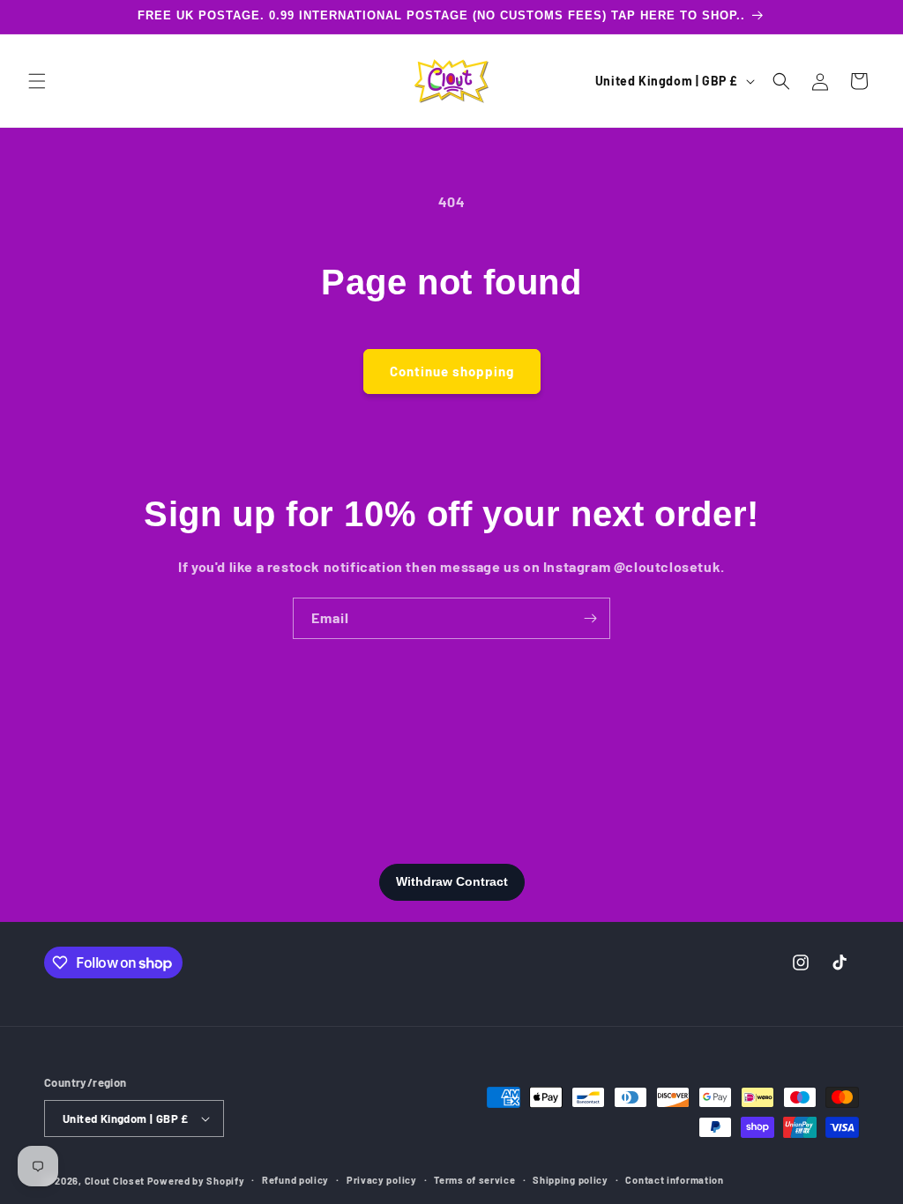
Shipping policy (570, 1179)
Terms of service (474, 1179)
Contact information (674, 1179)
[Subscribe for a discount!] (590, 618)
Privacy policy (382, 1179)
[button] (37, 81)
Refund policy (295, 1179)
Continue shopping (452, 371)
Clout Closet (116, 1180)
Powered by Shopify (196, 1180)
